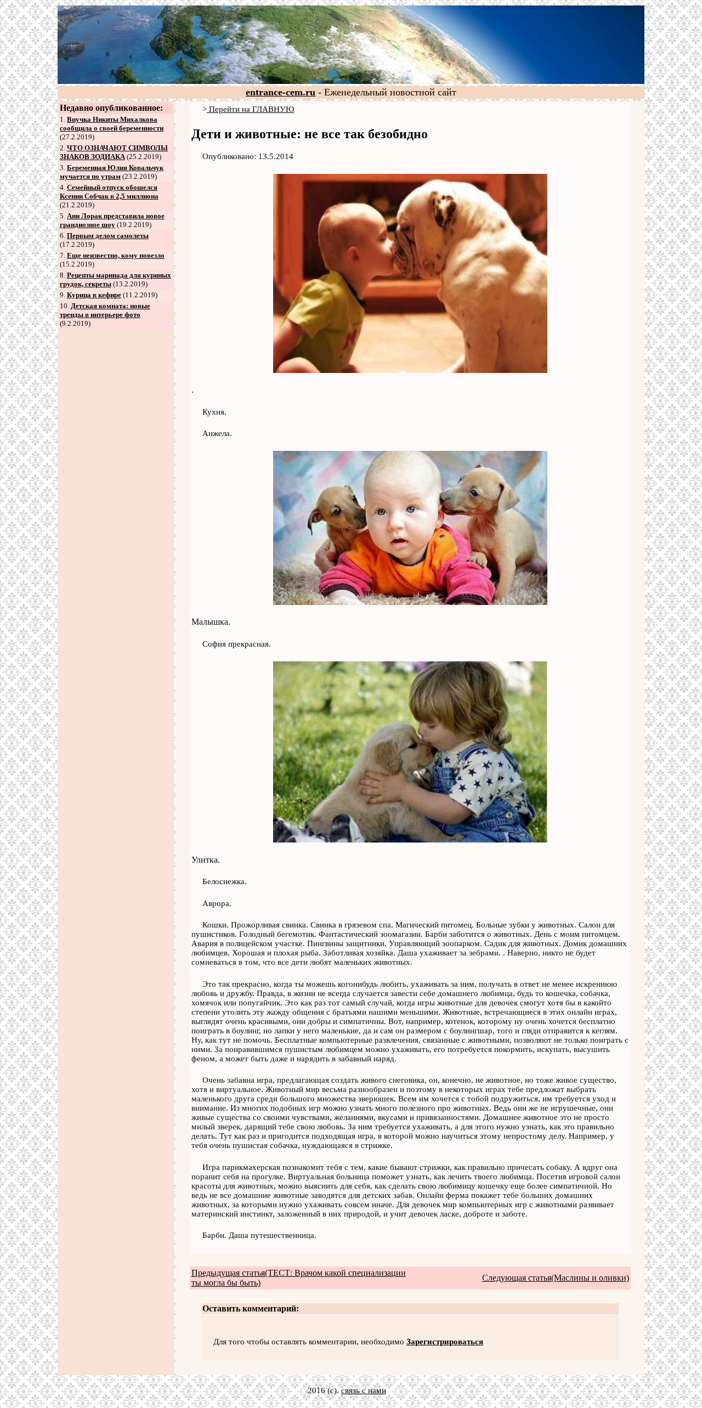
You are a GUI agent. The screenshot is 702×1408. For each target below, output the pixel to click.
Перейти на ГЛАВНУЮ (250, 109)
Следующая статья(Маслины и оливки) (555, 1277)
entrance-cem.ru (280, 92)
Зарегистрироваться (444, 1341)
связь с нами (363, 1390)
